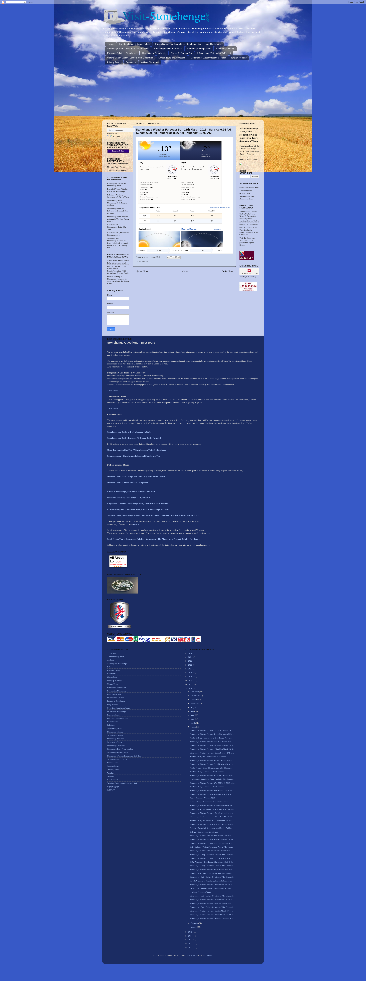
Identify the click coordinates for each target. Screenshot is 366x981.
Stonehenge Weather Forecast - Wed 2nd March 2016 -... (212, 918)
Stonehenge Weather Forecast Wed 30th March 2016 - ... (212, 741)
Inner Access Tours (114, 694)
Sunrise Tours (112, 762)
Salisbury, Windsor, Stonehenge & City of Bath (118, 195)
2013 (190, 939)
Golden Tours (112, 684)
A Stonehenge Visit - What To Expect (214, 53)
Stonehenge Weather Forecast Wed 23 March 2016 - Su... (212, 783)
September (195, 703)
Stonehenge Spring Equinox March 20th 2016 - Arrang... (212, 809)
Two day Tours (113, 769)
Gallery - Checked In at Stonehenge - (204, 832)
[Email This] (168, 257)
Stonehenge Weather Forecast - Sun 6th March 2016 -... (212, 903)
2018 (190, 680)
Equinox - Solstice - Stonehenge (122, 53)
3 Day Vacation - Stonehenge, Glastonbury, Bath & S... (211, 862)
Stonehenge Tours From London (120, 749)
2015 (190, 932)
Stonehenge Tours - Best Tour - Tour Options (128, 48)
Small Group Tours (114, 728)
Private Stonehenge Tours (117, 718)
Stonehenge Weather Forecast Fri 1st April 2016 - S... (211, 730)
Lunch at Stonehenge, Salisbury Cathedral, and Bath (131, 491)
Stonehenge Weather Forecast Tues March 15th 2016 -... (212, 835)
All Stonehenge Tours (115, 656)
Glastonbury (112, 677)
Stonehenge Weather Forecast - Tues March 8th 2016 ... (211, 899)
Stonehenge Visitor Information (168, 48)
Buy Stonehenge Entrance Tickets (134, 44)
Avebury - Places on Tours (200, 892)
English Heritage (239, 57)
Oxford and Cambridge (248, 224)
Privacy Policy (114, 62)
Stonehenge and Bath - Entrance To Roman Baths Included (117, 210)
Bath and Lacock (113, 670)
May (193, 719)
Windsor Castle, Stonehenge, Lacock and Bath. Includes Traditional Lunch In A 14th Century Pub (117, 243)
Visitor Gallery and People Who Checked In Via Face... (212, 820)
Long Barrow (112, 704)
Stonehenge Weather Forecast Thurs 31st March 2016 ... (212, 734)
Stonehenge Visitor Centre (117, 752)
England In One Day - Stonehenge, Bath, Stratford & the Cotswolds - (138, 503)
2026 (190, 653)
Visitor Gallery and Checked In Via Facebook (208, 756)
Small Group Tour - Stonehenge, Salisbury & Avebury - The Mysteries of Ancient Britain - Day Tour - (153, 538)
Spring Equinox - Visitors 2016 (202, 798)
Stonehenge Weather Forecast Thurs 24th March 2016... (212, 775)
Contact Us (131, 62)
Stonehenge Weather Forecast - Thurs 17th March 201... (212, 816)
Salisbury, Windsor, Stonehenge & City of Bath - (129, 497)
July (192, 711)
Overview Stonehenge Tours (118, 708)
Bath (109, 666)
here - (136, 524)
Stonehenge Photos (114, 742)
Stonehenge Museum (115, 738)
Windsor (110, 776)
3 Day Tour (111, 653)
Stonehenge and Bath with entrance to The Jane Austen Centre (118, 218)
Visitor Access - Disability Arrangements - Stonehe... (211, 768)
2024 (190, 657)
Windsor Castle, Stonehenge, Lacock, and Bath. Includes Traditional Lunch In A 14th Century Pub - (153, 515)
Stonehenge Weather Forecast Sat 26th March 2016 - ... (211, 760)
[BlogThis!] (171, 257)
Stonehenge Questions (116, 745)
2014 (190, 936)
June (193, 715)
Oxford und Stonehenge (116, 711)
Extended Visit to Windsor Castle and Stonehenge (117, 190)
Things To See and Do (181, 53)
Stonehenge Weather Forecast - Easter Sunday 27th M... (212, 753)
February (194, 923)
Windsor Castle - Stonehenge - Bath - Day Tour (117, 226)
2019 (190, 676)
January (194, 927)
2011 (190, 947)
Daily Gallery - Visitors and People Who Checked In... (211, 801)
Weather (145, 261)
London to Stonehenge (116, 701)
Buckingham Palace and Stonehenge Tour (116, 184)
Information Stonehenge (117, 690)
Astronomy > (218, 229)
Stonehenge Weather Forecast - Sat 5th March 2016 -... (211, 911)
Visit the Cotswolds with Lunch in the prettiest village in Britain (247, 241)
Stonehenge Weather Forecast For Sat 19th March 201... (212, 805)
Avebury (110, 660)
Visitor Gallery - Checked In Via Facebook (207, 771)
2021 (190, 668)
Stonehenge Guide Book (249, 187)
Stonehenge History (225, 48)
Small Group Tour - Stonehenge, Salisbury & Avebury (117, 202)
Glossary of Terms (114, 680)
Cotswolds (111, 673)
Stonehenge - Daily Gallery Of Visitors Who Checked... (212, 854)
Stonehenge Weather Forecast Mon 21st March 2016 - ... (212, 794)
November (195, 695)
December (195, 691)
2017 (190, 684)
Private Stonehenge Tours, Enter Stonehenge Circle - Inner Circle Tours (188, 44)
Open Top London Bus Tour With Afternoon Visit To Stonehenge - (137, 449)
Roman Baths (112, 721)
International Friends (115, 697)
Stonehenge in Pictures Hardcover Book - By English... (211, 873)
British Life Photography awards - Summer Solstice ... (211, 888)
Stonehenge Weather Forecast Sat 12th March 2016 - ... (211, 850)
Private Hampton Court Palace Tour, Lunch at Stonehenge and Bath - (138, 509)
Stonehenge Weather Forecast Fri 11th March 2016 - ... (211, 858)
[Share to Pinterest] (179, 257)
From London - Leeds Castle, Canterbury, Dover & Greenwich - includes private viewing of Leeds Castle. (249, 216)
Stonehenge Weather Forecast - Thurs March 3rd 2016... (212, 914)
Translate (116, 136)
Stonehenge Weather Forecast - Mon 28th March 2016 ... (212, 749)
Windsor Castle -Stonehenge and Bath (122, 783)
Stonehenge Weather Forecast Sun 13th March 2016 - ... (212, 843)
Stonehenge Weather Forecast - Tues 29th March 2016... (212, 745)
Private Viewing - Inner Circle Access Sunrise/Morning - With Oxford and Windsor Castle (118, 270)
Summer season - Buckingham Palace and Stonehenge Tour (134, 455)
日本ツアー (112, 790)
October (194, 699)
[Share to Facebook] (176, 257)
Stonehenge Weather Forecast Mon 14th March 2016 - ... (212, 839)
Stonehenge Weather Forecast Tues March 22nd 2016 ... (212, 790)
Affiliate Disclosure (150, 62)
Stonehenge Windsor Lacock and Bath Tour (124, 756)
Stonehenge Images (115, 735)
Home (111, 44)
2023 (190, 661)
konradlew (191, 955)
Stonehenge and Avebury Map (245, 191)
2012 (190, 943)
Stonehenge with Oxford (117, 759)
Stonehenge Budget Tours (199, 48)
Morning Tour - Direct (116, 167)
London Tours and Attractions (171, 57)
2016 (190, 688)
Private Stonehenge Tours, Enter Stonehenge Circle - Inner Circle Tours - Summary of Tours (249, 135)
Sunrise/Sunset (113, 766)
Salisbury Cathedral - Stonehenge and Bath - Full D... (211, 828)
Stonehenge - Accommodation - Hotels (208, 57)
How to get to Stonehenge (154, 53)
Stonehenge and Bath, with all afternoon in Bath (129, 432)
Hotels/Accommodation (116, 687)
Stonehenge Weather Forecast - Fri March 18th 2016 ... (211, 813)
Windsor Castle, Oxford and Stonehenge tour (118, 233)
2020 (190, 672)
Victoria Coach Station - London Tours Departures (130, 57)
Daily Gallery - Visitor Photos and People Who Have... (211, 847)
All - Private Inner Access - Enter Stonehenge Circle (118, 261)
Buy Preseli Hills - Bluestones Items (246, 197)
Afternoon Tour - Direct (116, 170)
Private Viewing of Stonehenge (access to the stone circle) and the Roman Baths (118, 280)
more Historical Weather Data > (220, 207)
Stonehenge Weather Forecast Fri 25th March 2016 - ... (211, 764)
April (193, 723)
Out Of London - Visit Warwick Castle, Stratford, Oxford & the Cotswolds (248, 231)
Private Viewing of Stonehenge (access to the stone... (211, 880)
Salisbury (111, 725)
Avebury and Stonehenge (117, 663)
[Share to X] (173, 257)
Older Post (227, 271)
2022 (190, 665)
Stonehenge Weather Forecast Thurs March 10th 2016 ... (212, 869)
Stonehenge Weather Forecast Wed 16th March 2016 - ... (212, 824)
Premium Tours (113, 714)
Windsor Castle (113, 779)
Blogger (209, 955)
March (193, 726)
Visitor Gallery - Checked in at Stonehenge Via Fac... (211, 738)
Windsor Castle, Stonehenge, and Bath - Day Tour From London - (137, 476)
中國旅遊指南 (113, 786)
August (194, 707)
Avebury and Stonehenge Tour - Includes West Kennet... (212, 779)
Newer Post (142, 271)
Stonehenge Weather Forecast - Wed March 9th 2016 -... (212, 884)
